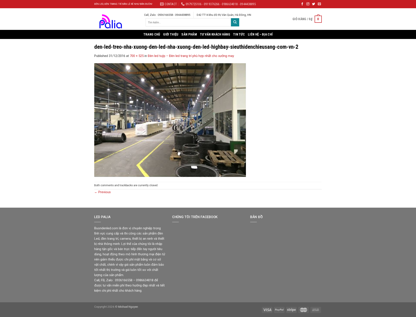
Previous (102, 192)
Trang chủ (151, 34)
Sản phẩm (189, 34)
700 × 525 (137, 56)
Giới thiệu (170, 34)
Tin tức (239, 34)
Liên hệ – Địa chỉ (260, 34)
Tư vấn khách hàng (215, 34)
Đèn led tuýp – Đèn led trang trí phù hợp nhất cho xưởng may (191, 56)
